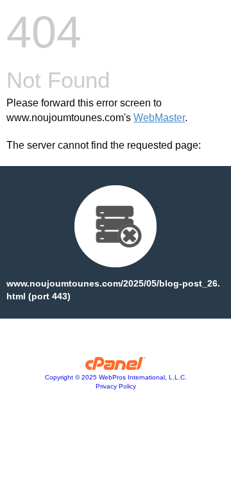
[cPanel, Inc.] (115, 367)
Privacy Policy (116, 386)
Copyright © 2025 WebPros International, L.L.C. (116, 377)
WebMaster (159, 117)
